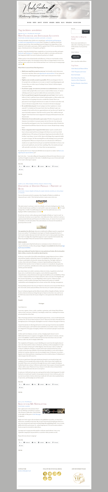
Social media (37, 33)
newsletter (37, 38)
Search (73, 29)
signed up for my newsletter (47, 73)
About (40, 22)
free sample (41, 191)
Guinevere (41, 184)
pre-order (57, 191)
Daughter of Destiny (33, 184)
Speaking (69, 22)
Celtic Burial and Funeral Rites (79, 68)
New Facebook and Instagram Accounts (38, 35)
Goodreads (46, 191)
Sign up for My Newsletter (32, 404)
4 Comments (49, 38)
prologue (61, 191)
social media (42, 38)
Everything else (31, 33)
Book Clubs (77, 22)
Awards (51, 22)
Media (58, 22)
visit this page (37, 414)
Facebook (20, 53)
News (34, 22)
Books (29, 22)
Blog (63, 22)
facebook (27, 38)
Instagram (32, 38)
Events (45, 22)
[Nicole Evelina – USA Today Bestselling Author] (54, 18)
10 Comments (21, 193)
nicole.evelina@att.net (24, 471)
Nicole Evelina (21, 38)
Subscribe (76, 57)
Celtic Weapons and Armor (78, 72)
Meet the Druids (75, 75)
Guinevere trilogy (47, 184)
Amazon (27, 191)
